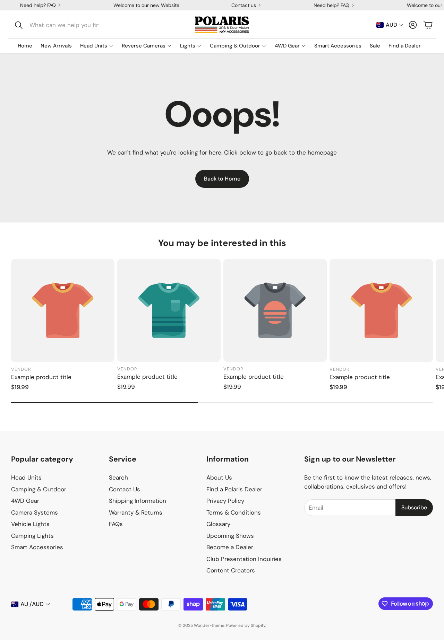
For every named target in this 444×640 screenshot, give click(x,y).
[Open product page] (62, 310)
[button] (57, 25)
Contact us (243, 5)
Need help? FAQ (38, 5)
